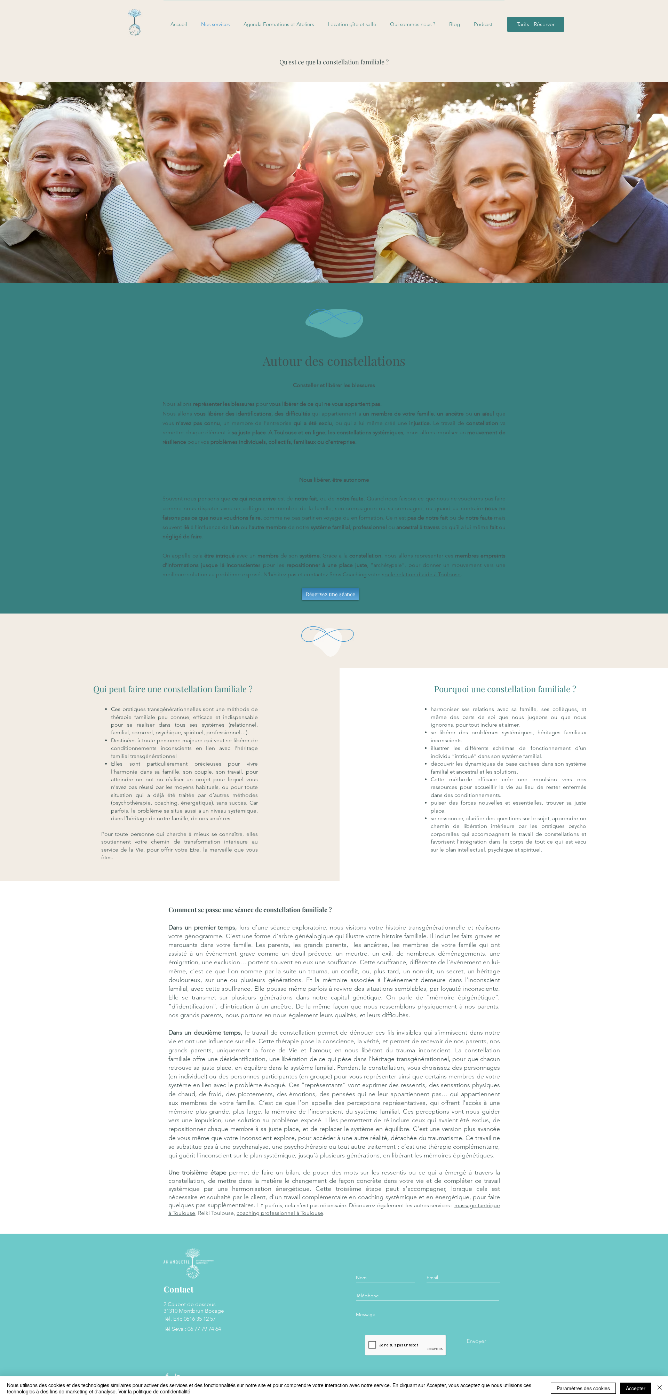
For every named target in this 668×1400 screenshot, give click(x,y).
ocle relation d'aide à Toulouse (422, 574)
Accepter (635, 1388)
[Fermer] (659, 1388)
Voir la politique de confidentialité (154, 1391)
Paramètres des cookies (583, 1388)
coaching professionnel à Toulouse (280, 1213)
